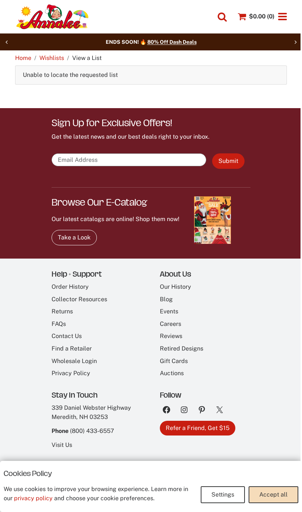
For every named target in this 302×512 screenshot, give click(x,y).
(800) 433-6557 (92, 430)
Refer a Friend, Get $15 (197, 427)
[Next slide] (295, 42)
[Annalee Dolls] (52, 16)
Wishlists (51, 57)
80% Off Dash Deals (172, 42)
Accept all (273, 494)
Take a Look (74, 237)
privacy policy (33, 498)
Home (23, 57)
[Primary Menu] (282, 16)
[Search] (222, 17)
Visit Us (62, 444)
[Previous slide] (6, 42)
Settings (222, 494)
